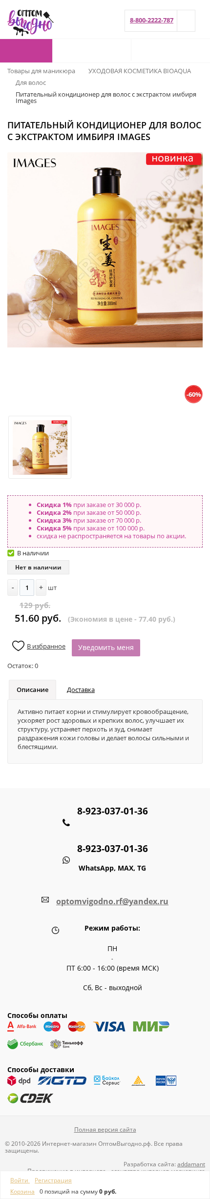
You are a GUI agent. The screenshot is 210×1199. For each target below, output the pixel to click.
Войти (20, 1180)
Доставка (81, 689)
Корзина (22, 1191)
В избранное (46, 646)
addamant (191, 1164)
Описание (32, 689)
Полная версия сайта (105, 1129)
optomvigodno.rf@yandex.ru (112, 901)
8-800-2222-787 (151, 20)
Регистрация (53, 1180)
